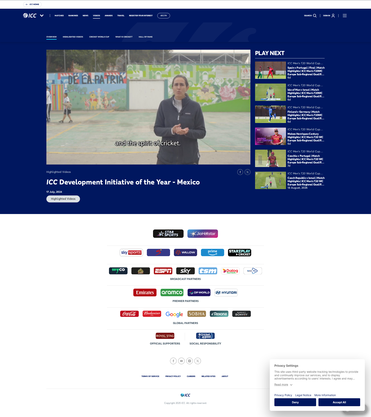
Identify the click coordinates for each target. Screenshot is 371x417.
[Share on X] (247, 172)
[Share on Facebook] (240, 172)
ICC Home (34, 4)
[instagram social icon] (189, 361)
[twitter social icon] (197, 361)
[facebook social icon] (173, 361)
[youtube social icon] (181, 361)
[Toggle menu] (345, 16)
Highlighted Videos (63, 198)
